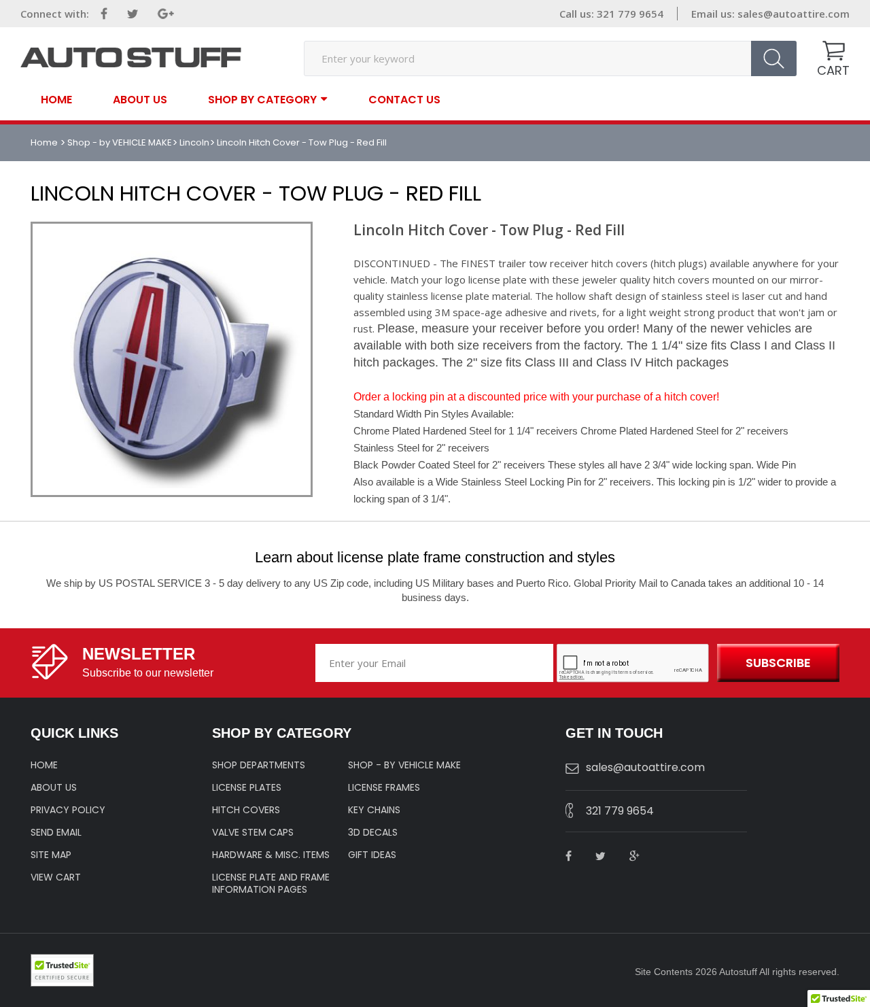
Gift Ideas (372, 855)
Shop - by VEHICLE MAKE (119, 142)
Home (56, 100)
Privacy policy (68, 810)
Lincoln (194, 142)
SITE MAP (51, 855)
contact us (404, 100)
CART (833, 70)
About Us (140, 100)
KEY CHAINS (374, 810)
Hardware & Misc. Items (271, 855)
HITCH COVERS (246, 810)
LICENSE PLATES (246, 787)
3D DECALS (373, 832)
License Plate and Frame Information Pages (271, 883)
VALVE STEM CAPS (253, 832)
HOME (44, 765)
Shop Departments (258, 765)
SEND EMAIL (56, 832)
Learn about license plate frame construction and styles (435, 557)
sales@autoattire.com (793, 13)
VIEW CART (56, 877)
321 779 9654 (620, 811)
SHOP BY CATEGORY (262, 99)
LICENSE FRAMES (384, 787)
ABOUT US (54, 787)
